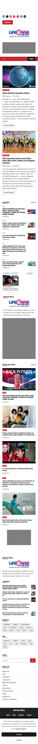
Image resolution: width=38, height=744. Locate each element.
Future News (12, 627)
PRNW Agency (6, 96)
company (15, 640)
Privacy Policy (7, 691)
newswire (23, 643)
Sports (4, 259)
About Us (5, 671)
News (4, 630)
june (16, 643)
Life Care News (19, 710)
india (4, 643)
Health (4, 220)
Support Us (6, 696)
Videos (31, 630)
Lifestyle (29, 627)
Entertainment (25, 624)
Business (15, 624)
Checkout (5, 677)
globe (29, 640)
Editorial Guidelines (9, 683)
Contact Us (6, 680)
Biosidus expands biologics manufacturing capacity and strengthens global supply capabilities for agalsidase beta (14, 225)
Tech (3, 243)
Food (3, 206)
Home (4, 685)
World (5, 647)
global (23, 640)
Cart (3, 674)
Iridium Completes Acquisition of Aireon (15, 93)
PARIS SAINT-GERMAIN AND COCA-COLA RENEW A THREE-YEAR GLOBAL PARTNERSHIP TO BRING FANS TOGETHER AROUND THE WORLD (13, 211)
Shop (4, 694)
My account (6, 688)
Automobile (6, 90)
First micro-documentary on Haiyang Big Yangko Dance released (13, 236)
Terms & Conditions (9, 699)
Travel (3, 233)
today (31, 643)
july (10, 643)
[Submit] (33, 660)
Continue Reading (9, 125)
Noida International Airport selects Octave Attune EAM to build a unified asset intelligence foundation (18, 160)
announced (6, 640)
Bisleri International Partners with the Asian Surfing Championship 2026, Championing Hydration (13, 263)
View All (33, 202)
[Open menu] (3, 59)
